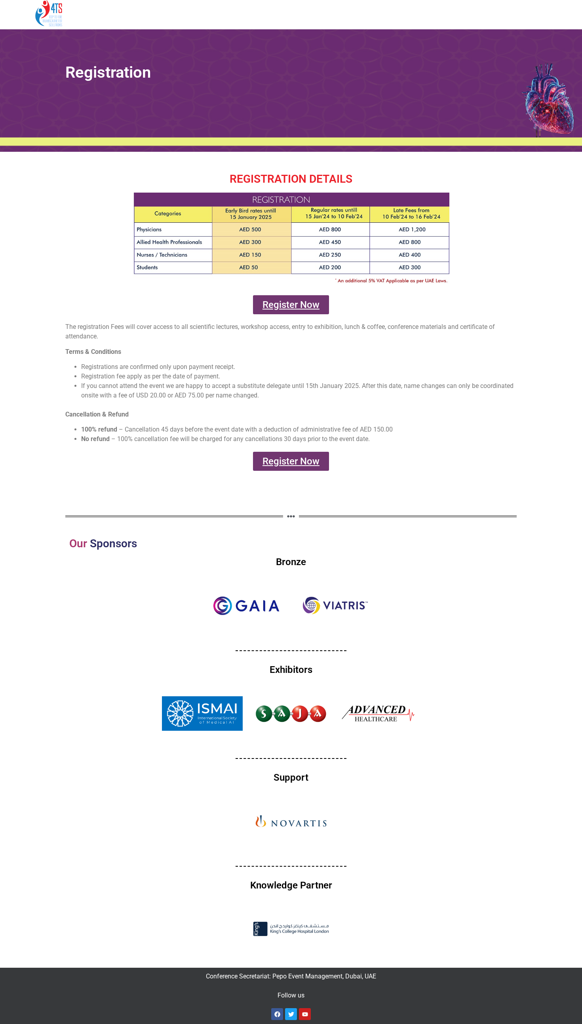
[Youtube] (305, 1014)
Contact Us (427, 13)
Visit (386, 13)
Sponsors (284, 13)
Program (156, 13)
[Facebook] (277, 1014)
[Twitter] (291, 1014)
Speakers (200, 13)
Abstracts (238, 13)
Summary (111, 13)
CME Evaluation (477, 13)
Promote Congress (335, 13)
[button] (114, 13)
